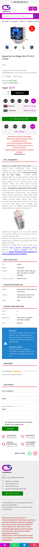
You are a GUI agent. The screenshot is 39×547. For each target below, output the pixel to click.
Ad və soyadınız (8, 391)
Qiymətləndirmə (8, 406)
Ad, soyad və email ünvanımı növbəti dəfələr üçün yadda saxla (18, 423)
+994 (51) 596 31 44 (20, 2)
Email (4, 398)
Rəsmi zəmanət (15, 247)
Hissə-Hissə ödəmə (30, 247)
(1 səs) (8, 76)
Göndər (10, 429)
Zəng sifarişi (14, 493)
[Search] (35, 16)
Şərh (4, 409)
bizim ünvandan (20, 249)
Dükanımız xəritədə (12, 481)
